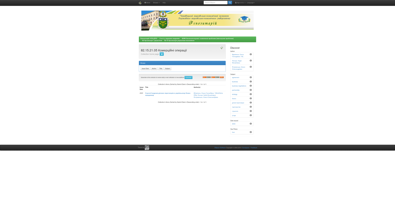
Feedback (254, 148)
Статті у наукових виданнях (170, 38)
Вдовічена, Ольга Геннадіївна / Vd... (238, 55)
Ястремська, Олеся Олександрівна (206, 97)
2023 (233, 124)
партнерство (236, 107)
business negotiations (239, 86)
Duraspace (245, 148)
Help (164, 3)
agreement (235, 77)
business (235, 82)
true (233, 132)
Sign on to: (240, 3)
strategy (234, 94)
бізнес (234, 98)
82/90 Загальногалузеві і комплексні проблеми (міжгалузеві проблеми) (208, 38)
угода (234, 115)
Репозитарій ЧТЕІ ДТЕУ (148, 38)
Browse (156, 3)
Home (148, 3)
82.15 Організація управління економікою (179, 40)
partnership (235, 90)
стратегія (235, 111)
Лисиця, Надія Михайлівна (206, 95)
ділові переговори (238, 103)
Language (250, 3)
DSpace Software (220, 148)
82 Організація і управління (152, 40)
